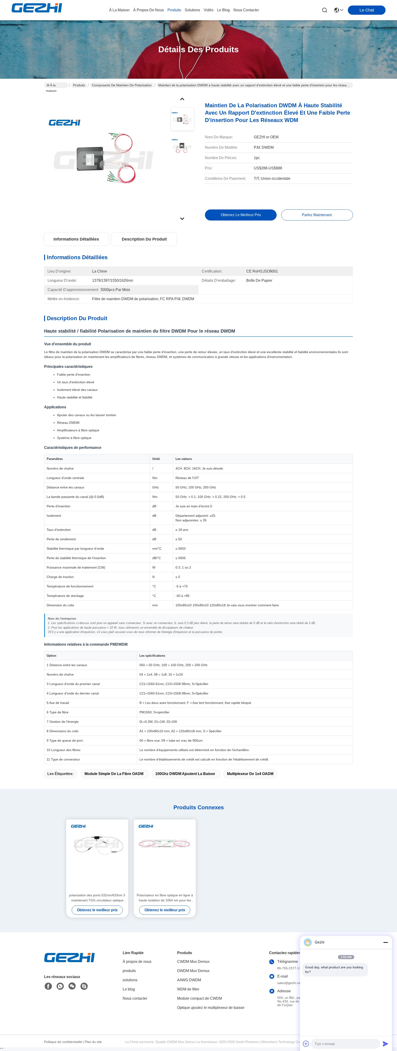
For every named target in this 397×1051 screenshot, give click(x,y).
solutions (192, 10)
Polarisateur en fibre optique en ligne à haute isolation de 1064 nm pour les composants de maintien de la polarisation (165, 898)
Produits (79, 85)
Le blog (129, 989)
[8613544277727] (60, 986)
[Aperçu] (69, 963)
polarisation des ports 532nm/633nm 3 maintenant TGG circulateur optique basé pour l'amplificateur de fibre (97, 898)
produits (174, 10)
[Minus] (385, 942)
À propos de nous (148, 10)
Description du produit (144, 239)
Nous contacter (135, 998)
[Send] (385, 1044)
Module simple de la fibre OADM (114, 774)
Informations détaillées (76, 239)
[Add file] (306, 1044)
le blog (223, 10)
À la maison (119, 10)
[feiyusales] (84, 986)
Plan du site (93, 1042)
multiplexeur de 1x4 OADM (250, 774)
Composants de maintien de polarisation (122, 85)
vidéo (208, 10)
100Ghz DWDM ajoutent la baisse (185, 774)
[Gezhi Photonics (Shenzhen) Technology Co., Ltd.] (36, 10)
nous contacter (246, 10)
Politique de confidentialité (63, 1042)
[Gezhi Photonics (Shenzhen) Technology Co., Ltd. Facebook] (48, 986)
